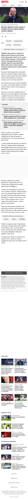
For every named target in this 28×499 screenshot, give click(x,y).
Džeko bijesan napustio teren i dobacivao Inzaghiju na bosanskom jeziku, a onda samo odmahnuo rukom (14, 124)
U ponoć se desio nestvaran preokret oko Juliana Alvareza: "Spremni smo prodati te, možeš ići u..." (19, 449)
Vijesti (6, 219)
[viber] (5, 36)
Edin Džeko (9, 41)
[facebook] (2, 36)
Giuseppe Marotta (18, 41)
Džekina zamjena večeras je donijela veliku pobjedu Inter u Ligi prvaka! (15, 116)
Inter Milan (8, 44)
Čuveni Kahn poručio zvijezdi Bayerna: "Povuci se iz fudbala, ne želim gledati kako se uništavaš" (7, 388)
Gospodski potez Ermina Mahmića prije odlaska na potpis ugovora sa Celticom (20, 370)
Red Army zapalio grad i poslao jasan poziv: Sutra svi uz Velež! (18, 435)
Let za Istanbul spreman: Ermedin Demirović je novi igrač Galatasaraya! (21, 405)
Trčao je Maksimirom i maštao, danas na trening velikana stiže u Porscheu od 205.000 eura (18, 467)
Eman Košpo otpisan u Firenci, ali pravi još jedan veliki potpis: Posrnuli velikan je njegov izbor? (7, 371)
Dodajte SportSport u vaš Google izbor (14, 49)
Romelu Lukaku (17, 44)
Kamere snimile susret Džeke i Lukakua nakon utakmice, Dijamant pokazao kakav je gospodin (14, 110)
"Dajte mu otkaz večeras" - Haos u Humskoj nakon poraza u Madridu (19, 388)
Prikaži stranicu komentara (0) (14, 273)
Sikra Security (16, 496)
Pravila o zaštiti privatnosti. (18, 494)
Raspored (22, 219)
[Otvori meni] (25, 1)
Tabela (14, 219)
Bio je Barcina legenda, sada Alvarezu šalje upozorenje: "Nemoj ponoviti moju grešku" (18, 426)
